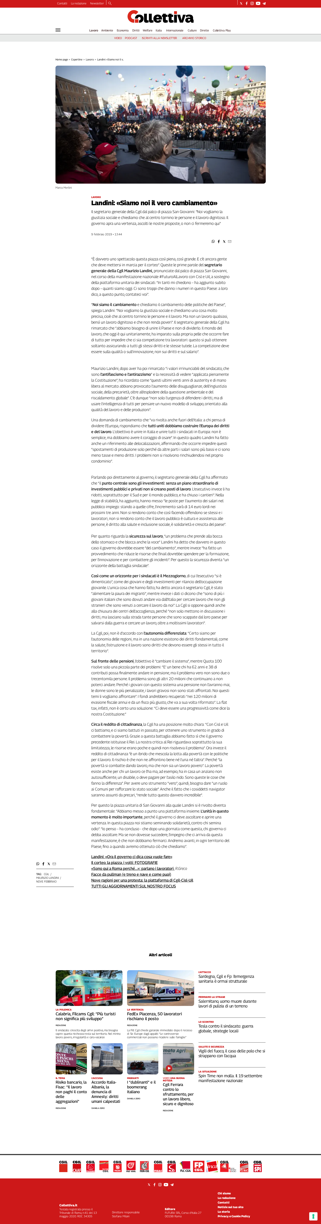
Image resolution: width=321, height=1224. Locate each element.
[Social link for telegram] (264, 3)
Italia (159, 30)
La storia (224, 1211)
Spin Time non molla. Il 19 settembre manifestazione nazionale (230, 1078)
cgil (46, 874)
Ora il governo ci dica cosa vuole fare (138, 856)
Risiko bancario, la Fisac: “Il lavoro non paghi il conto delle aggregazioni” (71, 1092)
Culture (192, 30)
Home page (61, 59)
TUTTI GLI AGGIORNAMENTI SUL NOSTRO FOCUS (133, 886)
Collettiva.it (68, 1205)
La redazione (78, 3)
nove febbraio (46, 881)
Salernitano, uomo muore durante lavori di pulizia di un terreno (227, 1003)
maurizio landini (47, 877)
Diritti (135, 30)
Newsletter (97, 3)
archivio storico (194, 38)
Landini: (98, 856)
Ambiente (107, 30)
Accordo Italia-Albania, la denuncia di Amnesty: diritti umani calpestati (105, 1092)
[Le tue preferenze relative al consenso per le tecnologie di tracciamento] (313, 1216)
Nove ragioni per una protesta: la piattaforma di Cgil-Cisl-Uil (142, 880)
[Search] (110, 4)
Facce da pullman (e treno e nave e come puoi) (131, 874)
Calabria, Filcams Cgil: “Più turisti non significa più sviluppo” (86, 1016)
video (118, 38)
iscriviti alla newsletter (159, 38)
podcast (131, 38)
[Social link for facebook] (246, 3)
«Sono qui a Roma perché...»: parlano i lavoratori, (132, 868)
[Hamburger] (57, 29)
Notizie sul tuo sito (230, 1207)
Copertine (76, 59)
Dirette (204, 30)
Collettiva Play (222, 30)
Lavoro (93, 30)
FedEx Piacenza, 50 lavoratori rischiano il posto (154, 1016)
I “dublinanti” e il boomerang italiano (141, 1087)
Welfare (147, 30)
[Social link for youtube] (258, 3)
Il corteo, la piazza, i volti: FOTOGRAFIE (124, 862)
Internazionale (174, 30)
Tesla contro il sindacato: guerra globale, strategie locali (226, 1028)
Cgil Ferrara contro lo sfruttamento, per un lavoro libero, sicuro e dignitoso (178, 1094)
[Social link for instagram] (252, 3)
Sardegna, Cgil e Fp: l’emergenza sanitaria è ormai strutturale (226, 978)
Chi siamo (224, 1193)
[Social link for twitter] (241, 3)
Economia (123, 30)
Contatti (62, 3)
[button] (213, 241)
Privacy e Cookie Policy (234, 1216)
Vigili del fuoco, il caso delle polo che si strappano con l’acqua (231, 1053)
